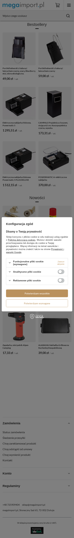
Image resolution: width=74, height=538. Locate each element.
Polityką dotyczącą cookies (21, 240)
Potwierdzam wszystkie (37, 293)
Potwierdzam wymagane (37, 303)
